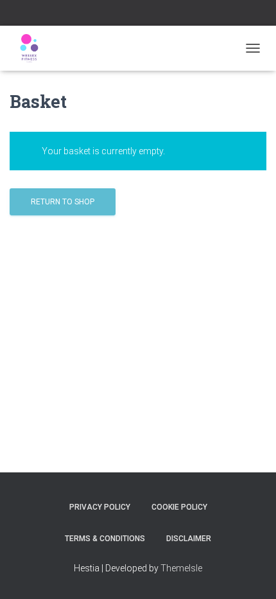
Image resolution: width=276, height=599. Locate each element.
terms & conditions (105, 538)
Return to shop (62, 201)
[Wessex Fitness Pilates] (34, 48)
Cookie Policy (179, 507)
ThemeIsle (181, 568)
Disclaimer (188, 538)
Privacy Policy (99, 507)
